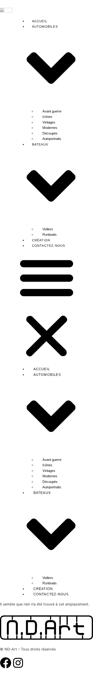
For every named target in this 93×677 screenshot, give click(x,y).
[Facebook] (5, 662)
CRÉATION (41, 240)
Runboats (49, 234)
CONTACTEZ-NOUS (48, 245)
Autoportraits (51, 139)
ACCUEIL (39, 21)
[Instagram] (18, 662)
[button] (47, 307)
